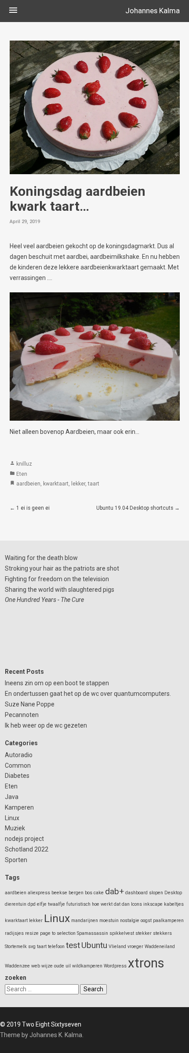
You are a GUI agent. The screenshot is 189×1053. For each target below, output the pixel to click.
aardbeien (28, 484)
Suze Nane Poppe (30, 704)
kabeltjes (174, 904)
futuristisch (78, 904)
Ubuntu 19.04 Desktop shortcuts (134, 508)
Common (18, 765)
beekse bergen (67, 893)
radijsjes (14, 933)
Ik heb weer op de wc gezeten (46, 725)
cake (99, 893)
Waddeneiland (160, 946)
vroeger (135, 946)
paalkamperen (168, 920)
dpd (32, 904)
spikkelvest (121, 933)
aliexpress (39, 893)
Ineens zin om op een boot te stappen (57, 683)
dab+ (114, 891)
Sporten (16, 859)
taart (93, 484)
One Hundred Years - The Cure (44, 599)
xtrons (146, 963)
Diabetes (17, 775)
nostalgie (129, 920)
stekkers (162, 933)
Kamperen (19, 807)
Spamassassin (92, 933)
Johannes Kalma (152, 10)
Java (11, 796)
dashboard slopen (144, 893)
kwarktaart (56, 484)
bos (88, 893)
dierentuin (15, 904)
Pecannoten (22, 714)
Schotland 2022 (26, 849)
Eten (21, 474)
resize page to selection (50, 933)
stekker (143, 933)
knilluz (24, 464)
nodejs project (24, 838)
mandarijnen (84, 920)
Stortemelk (16, 946)
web (35, 966)
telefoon (56, 946)
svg (32, 946)
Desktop (173, 893)
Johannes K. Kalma (55, 1034)
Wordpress (115, 966)
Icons (136, 904)
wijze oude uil (56, 966)
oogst (146, 920)
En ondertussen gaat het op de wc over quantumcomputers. (88, 693)
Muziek (15, 828)
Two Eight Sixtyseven (51, 1024)
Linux (12, 817)
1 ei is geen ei (33, 508)
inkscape (153, 904)
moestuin (109, 920)
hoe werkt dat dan (111, 904)
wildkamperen (87, 966)
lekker (78, 484)
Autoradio (19, 754)
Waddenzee (17, 966)
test (73, 945)
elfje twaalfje (51, 904)
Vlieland (117, 946)
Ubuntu (94, 945)
